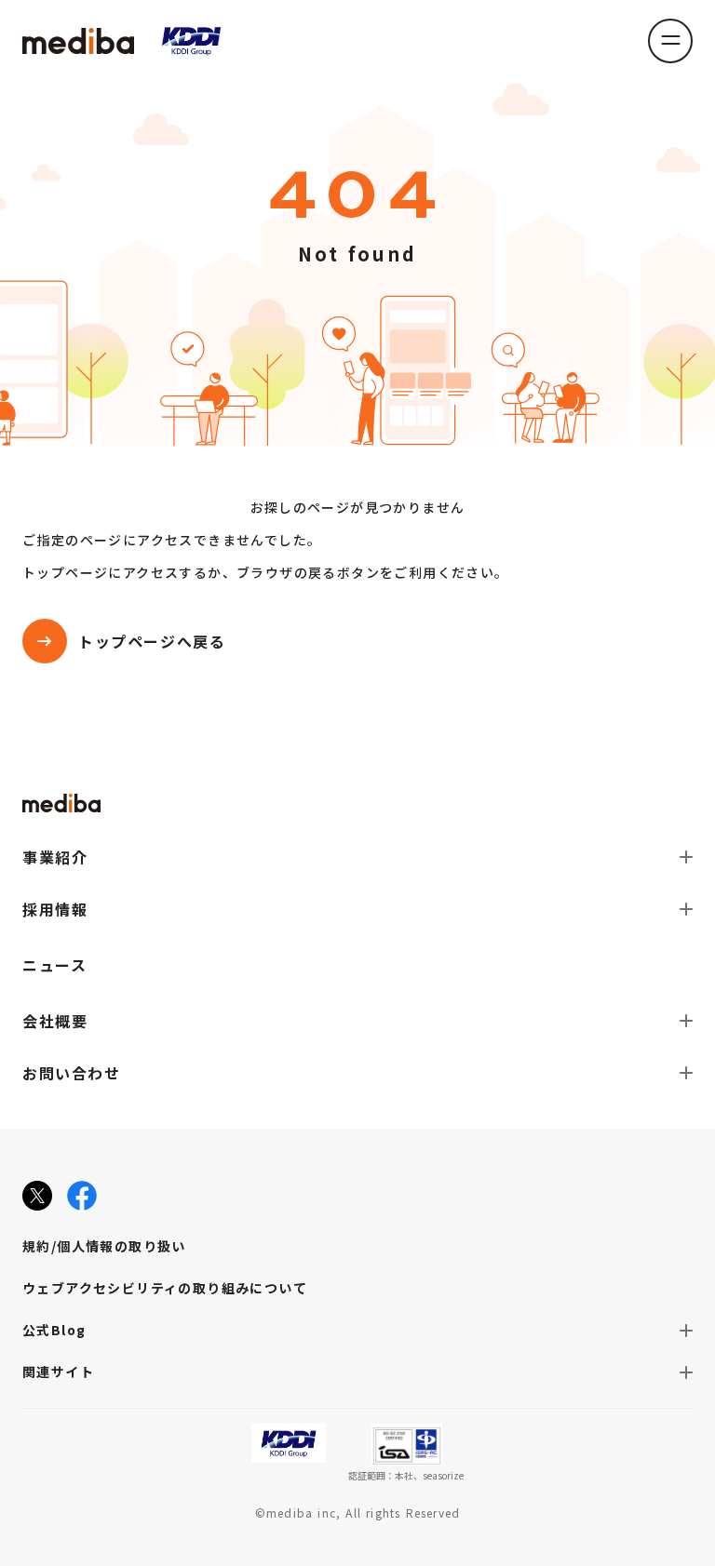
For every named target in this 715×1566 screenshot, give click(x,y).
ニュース (54, 965)
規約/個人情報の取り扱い (104, 1246)
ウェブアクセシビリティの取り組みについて (164, 1287)
